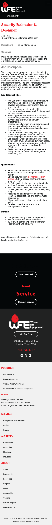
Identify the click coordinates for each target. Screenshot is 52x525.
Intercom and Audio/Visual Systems (18, 389)
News (5, 488)
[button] (48, 3)
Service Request (9, 503)
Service (6, 430)
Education (7, 447)
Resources (7, 479)
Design (6, 425)
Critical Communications (13, 384)
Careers (6, 498)
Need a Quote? (9, 507)
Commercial (8, 442)
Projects (6, 484)
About (5, 469)
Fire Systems (8, 374)
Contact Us (8, 493)
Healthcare (7, 452)
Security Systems (10, 379)
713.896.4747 (26, 349)
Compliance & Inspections (14, 420)
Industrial (7, 457)
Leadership (8, 474)
